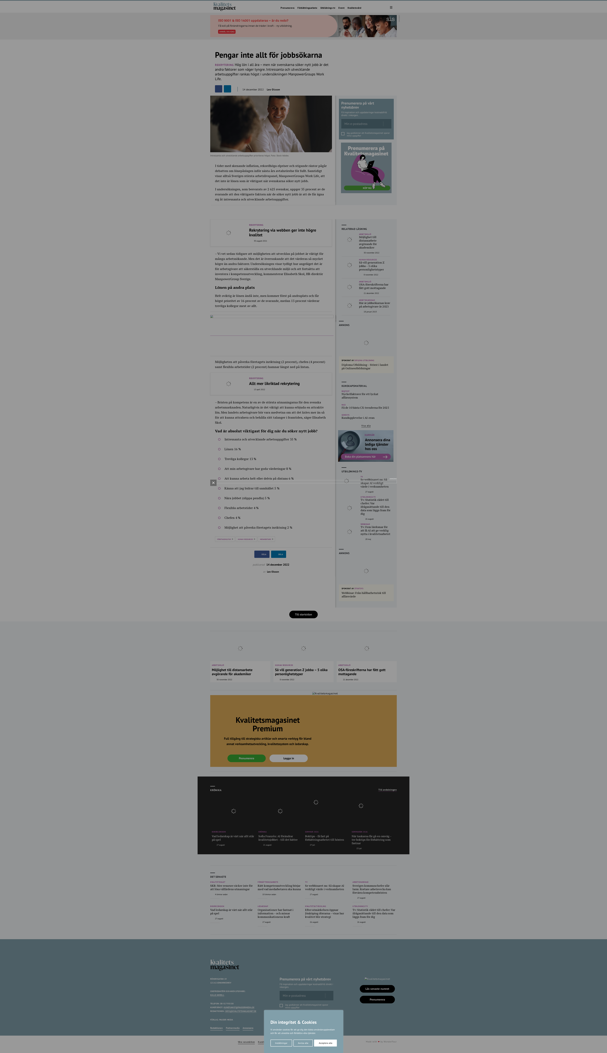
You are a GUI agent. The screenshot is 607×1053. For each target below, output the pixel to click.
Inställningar (281, 1043)
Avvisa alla (303, 1043)
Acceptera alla (325, 1043)
